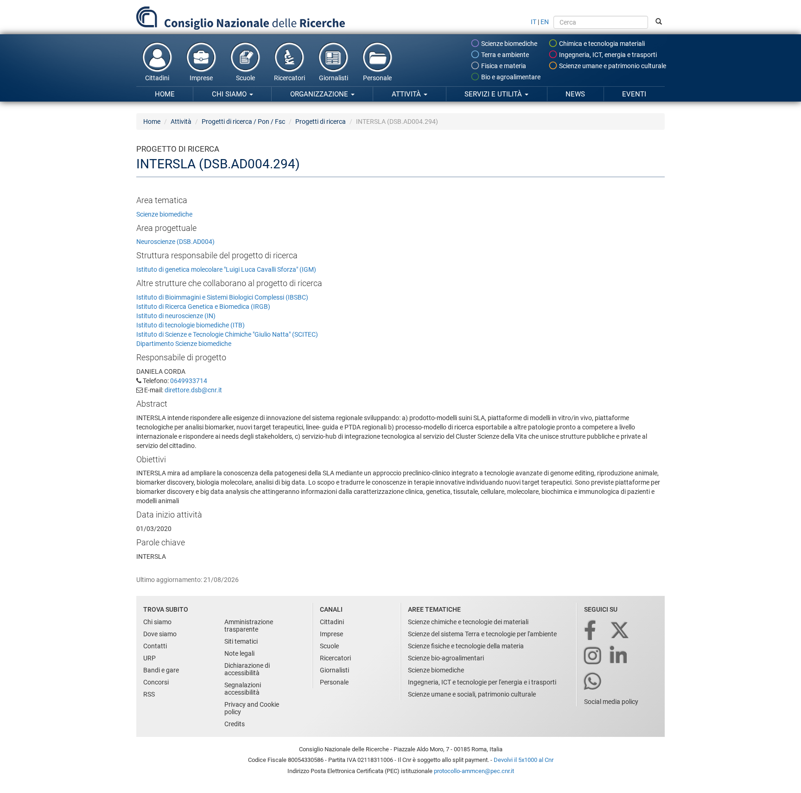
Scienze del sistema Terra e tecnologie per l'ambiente (482, 634)
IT (533, 22)
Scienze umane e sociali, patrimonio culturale (472, 694)
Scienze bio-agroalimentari (446, 658)
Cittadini (157, 78)
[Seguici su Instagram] (593, 656)
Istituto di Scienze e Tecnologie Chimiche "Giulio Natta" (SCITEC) (227, 334)
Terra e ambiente (504, 54)
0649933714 (188, 380)
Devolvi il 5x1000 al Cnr (523, 759)
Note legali (239, 653)
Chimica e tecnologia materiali (601, 43)
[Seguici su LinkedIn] (619, 656)
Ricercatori (289, 78)
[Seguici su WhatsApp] (593, 681)
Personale (377, 78)
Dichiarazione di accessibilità (247, 669)
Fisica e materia (503, 66)
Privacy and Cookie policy (251, 708)
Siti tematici (241, 641)
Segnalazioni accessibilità (242, 688)
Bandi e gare (161, 670)
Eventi (634, 94)
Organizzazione (320, 94)
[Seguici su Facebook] (591, 630)
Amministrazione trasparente (248, 625)
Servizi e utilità (494, 94)
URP (149, 658)
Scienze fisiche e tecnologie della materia (466, 646)
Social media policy (611, 701)
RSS (149, 694)
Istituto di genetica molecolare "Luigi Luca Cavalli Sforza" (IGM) (226, 269)
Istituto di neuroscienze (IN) (176, 316)
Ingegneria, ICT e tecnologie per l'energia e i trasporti (482, 682)
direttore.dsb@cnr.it (193, 390)
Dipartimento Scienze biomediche (183, 343)
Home (165, 94)
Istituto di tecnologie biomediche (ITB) (190, 325)
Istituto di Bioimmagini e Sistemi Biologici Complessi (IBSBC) (222, 297)
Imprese (201, 78)
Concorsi (156, 682)
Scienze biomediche (508, 43)
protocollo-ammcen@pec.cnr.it (474, 770)
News (575, 94)
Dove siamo (160, 634)
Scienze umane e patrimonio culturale (612, 66)
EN (544, 22)
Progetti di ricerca (320, 121)
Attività (407, 94)
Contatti (155, 646)
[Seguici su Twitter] (620, 630)
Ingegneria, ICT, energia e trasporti (607, 54)
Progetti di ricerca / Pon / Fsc (243, 121)
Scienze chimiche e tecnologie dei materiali (468, 622)
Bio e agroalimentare (510, 77)
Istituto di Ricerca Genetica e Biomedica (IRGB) (203, 306)
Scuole (245, 78)
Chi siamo (230, 94)
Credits (234, 724)
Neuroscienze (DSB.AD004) (175, 241)
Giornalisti (333, 78)
